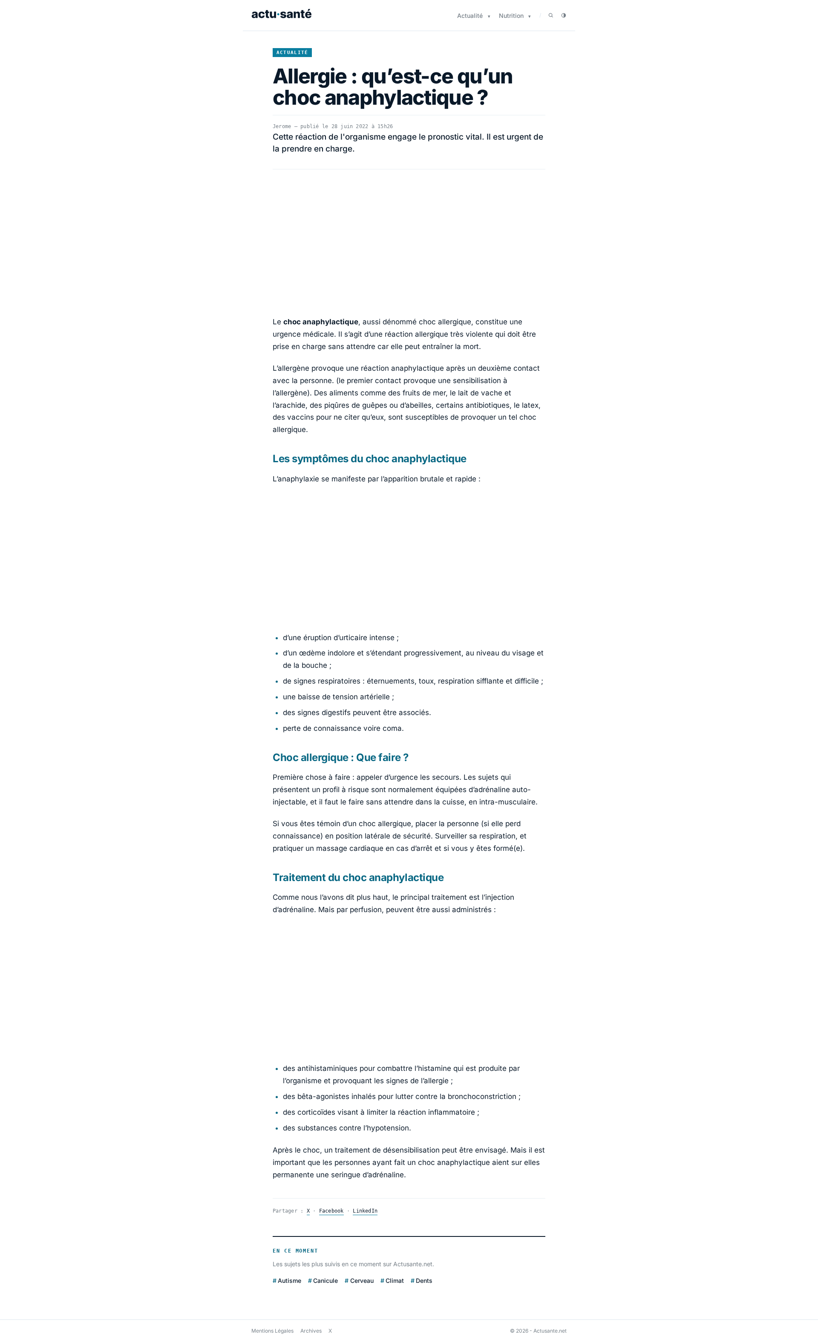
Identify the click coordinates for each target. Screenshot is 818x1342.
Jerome (282, 126)
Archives (311, 1331)
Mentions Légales (272, 1331)
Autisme (289, 1280)
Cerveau (361, 1280)
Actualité (470, 15)
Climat (395, 1280)
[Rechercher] (551, 15)
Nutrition (511, 15)
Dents (424, 1280)
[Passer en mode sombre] (564, 15)
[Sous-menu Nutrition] (530, 16)
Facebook (331, 1211)
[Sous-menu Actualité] (489, 16)
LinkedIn (365, 1211)
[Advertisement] (409, 242)
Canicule (325, 1280)
